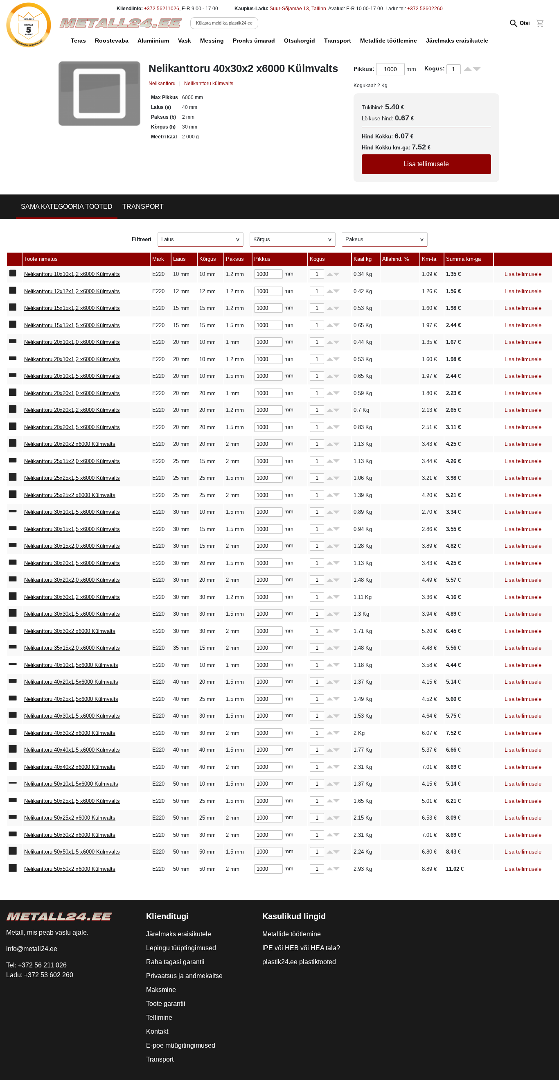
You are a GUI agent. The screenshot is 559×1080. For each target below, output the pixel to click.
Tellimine (159, 1017)
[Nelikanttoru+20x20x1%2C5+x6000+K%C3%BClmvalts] (14, 427)
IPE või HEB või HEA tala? (301, 947)
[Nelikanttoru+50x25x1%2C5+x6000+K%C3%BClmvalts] (14, 801)
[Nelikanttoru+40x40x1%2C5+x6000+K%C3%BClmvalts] (14, 750)
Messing (212, 40)
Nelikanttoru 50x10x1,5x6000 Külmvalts (71, 784)
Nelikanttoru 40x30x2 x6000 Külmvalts (69, 733)
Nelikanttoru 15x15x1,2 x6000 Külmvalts (72, 308)
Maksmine (161, 989)
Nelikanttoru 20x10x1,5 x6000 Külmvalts (72, 376)
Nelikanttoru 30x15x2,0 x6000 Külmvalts (72, 546)
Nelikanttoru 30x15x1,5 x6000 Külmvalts (72, 529)
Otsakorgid (299, 40)
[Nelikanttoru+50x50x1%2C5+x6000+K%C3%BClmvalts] (14, 852)
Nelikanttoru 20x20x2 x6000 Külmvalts (69, 444)
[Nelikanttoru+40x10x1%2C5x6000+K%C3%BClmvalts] (14, 665)
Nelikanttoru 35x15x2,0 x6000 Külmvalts (72, 648)
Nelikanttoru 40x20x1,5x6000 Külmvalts (71, 682)
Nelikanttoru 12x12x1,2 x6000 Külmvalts (72, 291)
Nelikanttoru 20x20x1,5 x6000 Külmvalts (72, 427)
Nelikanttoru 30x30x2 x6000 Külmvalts (69, 631)
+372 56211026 (161, 8)
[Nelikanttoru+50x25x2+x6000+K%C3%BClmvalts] (14, 818)
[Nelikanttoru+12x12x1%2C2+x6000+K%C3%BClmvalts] (14, 291)
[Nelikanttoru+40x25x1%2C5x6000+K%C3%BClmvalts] (14, 699)
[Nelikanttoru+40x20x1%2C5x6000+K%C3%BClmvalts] (14, 682)
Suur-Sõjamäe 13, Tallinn (298, 8)
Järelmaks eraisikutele (457, 40)
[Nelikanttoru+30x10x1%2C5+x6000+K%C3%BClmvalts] (14, 512)
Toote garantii (165, 1003)
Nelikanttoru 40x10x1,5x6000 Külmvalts (71, 665)
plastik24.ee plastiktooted (299, 961)
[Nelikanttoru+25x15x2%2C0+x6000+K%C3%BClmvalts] (14, 461)
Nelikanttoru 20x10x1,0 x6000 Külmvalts (72, 342)
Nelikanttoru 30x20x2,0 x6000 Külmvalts (72, 580)
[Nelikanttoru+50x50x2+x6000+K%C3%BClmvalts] (14, 869)
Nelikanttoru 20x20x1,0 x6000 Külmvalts (72, 393)
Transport (337, 40)
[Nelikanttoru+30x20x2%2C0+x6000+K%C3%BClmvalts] (14, 580)
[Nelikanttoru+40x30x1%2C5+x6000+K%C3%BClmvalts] (14, 716)
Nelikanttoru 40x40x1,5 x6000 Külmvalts (72, 750)
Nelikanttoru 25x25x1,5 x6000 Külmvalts (72, 478)
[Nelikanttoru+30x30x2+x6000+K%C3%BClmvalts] (14, 631)
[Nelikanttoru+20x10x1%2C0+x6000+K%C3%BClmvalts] (14, 342)
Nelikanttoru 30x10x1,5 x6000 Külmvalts (72, 512)
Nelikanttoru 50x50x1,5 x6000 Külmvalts (72, 852)
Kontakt (157, 1031)
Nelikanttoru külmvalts (208, 83)
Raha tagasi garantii (175, 961)
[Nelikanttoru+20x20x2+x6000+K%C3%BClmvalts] (14, 444)
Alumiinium (153, 40)
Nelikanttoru (162, 83)
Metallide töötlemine (388, 40)
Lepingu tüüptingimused (181, 947)
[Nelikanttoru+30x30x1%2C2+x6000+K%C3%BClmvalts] (14, 597)
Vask (184, 40)
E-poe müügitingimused (180, 1045)
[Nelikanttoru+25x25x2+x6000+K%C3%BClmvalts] (14, 495)
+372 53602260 (425, 8)
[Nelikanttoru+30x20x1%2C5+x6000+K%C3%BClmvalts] (14, 563)
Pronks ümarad (254, 40)
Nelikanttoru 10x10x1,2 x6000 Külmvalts (72, 274)
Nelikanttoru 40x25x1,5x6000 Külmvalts (71, 699)
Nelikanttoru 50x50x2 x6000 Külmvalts (69, 869)
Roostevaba (111, 40)
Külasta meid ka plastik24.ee (224, 22)
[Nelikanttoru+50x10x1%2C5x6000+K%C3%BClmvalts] (14, 784)
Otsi (525, 23)
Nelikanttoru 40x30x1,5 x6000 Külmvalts (72, 716)
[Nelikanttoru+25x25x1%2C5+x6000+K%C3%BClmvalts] (14, 478)
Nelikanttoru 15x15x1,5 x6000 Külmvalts (72, 325)
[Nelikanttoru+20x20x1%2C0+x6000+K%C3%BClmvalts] (14, 393)
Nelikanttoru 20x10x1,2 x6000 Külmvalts (72, 359)
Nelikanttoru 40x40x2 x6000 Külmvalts (69, 767)
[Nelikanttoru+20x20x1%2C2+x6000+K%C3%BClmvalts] (14, 410)
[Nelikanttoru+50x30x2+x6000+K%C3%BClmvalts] (14, 835)
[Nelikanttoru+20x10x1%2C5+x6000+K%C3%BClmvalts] (14, 376)
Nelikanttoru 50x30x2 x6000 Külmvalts (69, 835)
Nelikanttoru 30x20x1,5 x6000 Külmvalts (72, 563)
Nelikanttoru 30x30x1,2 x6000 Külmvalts (72, 597)
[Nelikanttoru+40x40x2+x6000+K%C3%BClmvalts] (14, 767)
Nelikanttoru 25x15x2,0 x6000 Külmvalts (72, 461)
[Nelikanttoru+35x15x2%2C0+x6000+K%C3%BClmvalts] (14, 648)
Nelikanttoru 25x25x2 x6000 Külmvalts (69, 495)
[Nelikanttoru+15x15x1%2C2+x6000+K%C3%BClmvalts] (14, 308)
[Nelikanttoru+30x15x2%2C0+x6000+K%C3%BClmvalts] (14, 546)
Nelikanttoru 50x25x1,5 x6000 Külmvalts (72, 801)
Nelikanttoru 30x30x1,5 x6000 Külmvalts (72, 614)
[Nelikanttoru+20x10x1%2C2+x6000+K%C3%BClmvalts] (14, 359)
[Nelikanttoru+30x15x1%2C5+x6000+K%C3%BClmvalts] (14, 529)
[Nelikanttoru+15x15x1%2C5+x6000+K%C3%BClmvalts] (14, 325)
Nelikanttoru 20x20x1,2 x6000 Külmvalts (72, 410)
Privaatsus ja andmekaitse (184, 975)
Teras (78, 40)
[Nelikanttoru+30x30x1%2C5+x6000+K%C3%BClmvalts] (14, 614)
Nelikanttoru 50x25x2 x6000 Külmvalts (69, 818)
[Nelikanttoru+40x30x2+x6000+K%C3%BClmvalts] (14, 733)
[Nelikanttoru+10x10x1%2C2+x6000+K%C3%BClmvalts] (14, 274)
